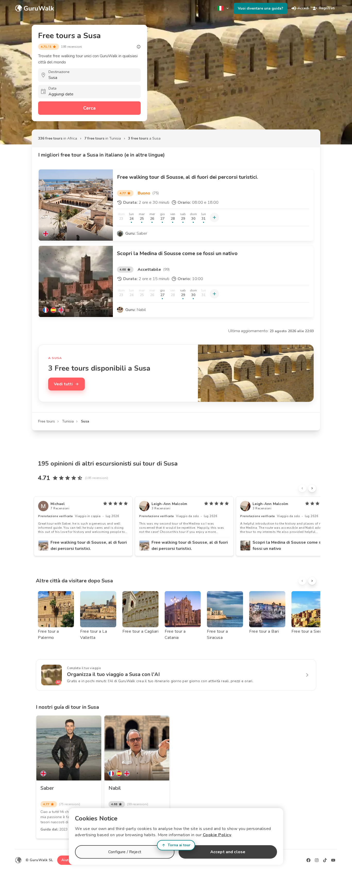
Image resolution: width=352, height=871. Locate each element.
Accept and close (227, 852)
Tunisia (68, 421)
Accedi (303, 8)
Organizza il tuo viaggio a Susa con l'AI (113, 674)
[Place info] (139, 47)
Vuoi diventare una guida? (260, 8)
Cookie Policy (217, 835)
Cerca (89, 108)
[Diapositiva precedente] (302, 488)
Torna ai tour (179, 845)
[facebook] (308, 860)
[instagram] (316, 860)
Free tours (46, 421)
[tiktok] (325, 860)
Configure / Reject (124, 852)
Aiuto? (67, 860)
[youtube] (333, 860)
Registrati (327, 8)
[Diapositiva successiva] (312, 488)
